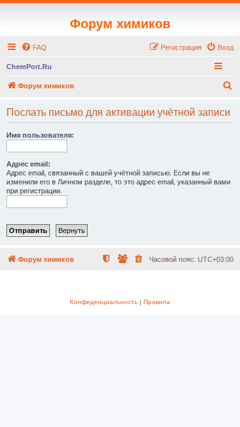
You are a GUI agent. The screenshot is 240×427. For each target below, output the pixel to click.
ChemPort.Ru (29, 66)
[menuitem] (34, 47)
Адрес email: (28, 164)
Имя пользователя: (40, 135)
